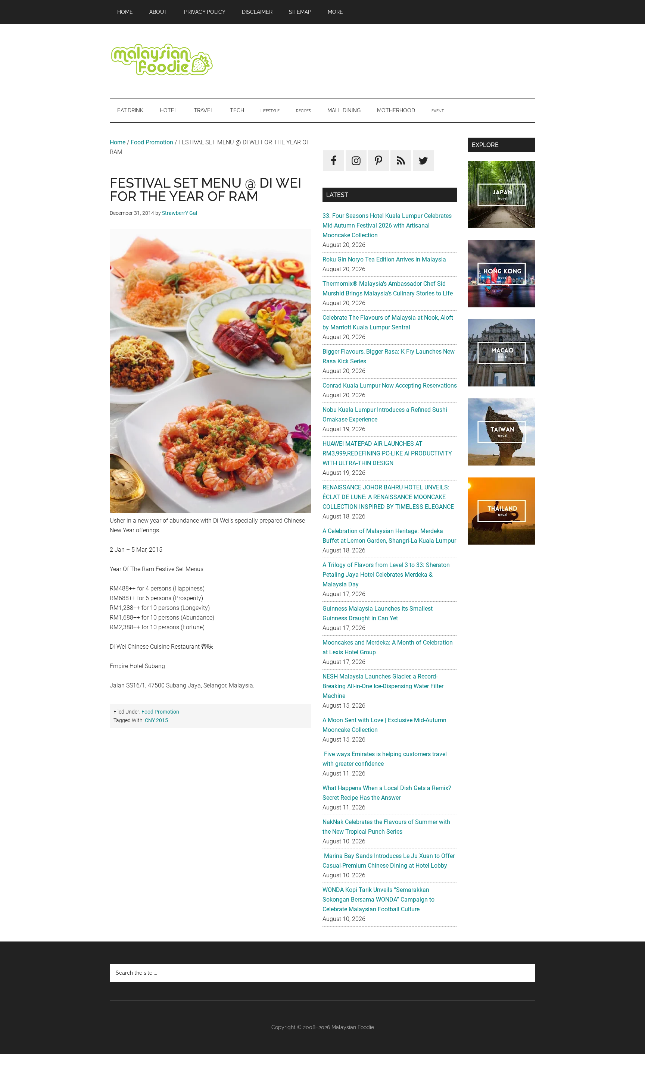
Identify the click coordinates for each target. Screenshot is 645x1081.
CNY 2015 (156, 720)
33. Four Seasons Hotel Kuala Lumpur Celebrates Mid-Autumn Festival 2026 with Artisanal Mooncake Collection (387, 225)
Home (117, 142)
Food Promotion (152, 142)
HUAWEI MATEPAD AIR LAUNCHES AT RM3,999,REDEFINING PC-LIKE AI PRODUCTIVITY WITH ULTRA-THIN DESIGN (387, 453)
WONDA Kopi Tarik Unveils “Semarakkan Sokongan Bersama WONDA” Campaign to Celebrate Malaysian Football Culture (378, 899)
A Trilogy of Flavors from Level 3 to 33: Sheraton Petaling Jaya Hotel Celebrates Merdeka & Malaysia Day (386, 574)
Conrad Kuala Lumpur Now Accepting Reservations (389, 385)
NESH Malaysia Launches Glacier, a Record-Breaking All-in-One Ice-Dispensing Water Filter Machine (382, 686)
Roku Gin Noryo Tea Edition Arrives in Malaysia (384, 259)
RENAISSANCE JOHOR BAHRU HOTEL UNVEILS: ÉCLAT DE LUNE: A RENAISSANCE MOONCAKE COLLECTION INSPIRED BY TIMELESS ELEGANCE (388, 497)
